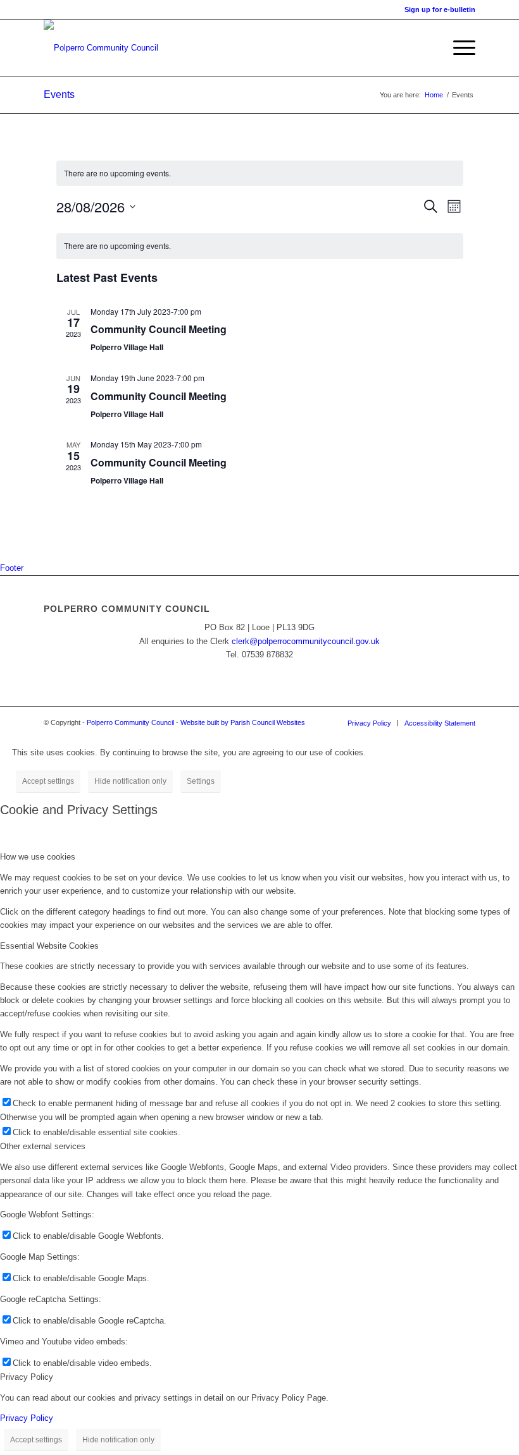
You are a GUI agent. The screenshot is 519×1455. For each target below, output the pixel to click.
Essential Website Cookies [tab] (49, 946)
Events (59, 94)
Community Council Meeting (159, 329)
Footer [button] (11, 568)
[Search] (428, 48)
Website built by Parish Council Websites (242, 722)
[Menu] (458, 48)
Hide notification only (130, 781)
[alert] (259, 173)
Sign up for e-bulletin (439, 9)
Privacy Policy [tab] (26, 1377)
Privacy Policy (26, 1418)
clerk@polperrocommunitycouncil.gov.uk (306, 641)
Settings (201, 781)
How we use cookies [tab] (37, 856)
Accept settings (48, 781)
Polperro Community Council (130, 722)
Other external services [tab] (42, 1146)
